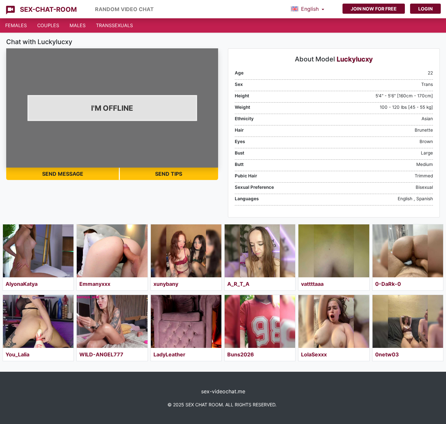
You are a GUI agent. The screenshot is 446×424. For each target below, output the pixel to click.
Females (16, 25)
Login (425, 8)
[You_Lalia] (38, 321)
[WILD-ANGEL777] (112, 321)
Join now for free (374, 8)
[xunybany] (186, 250)
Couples (48, 25)
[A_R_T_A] (260, 250)
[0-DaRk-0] (408, 250)
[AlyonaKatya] (38, 250)
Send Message (62, 174)
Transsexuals (114, 25)
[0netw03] (408, 321)
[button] (307, 9)
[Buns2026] (260, 321)
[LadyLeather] (186, 321)
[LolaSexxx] (333, 321)
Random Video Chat (124, 9)
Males (78, 25)
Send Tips (168, 174)
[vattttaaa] (333, 250)
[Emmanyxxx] (112, 250)
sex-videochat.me (223, 391)
